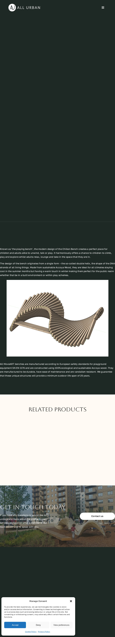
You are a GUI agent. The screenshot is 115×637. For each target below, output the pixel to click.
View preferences (61, 625)
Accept (15, 625)
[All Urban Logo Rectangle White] (24, 5)
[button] (71, 601)
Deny (38, 625)
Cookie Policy (30, 632)
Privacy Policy (44, 632)
